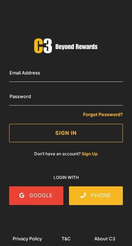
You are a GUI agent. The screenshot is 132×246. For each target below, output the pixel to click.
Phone (100, 195)
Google (40, 195)
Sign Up (90, 153)
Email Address (25, 73)
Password (20, 96)
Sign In (66, 133)
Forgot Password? (103, 114)
